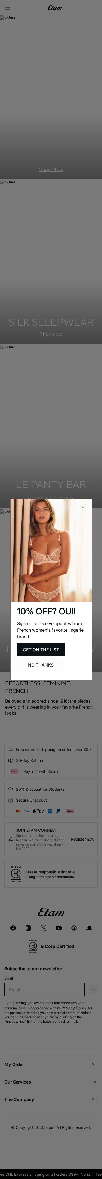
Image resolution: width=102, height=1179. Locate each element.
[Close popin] (82, 507)
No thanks (41, 665)
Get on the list (41, 649)
